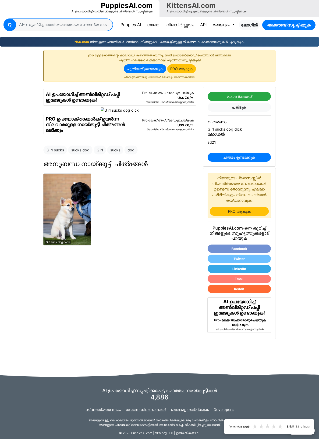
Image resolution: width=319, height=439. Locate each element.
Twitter (239, 259)
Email (239, 279)
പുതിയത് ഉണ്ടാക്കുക (145, 68)
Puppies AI (132, 24)
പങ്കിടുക (239, 107)
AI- (107, 420)
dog (131, 150)
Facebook (239, 249)
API (203, 24)
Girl (100, 150)
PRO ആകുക (181, 68)
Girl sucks (55, 150)
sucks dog (80, 150)
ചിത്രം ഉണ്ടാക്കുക (239, 157)
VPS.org (161, 433)
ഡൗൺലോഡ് (239, 96)
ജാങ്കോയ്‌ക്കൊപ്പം (171, 425)
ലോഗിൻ (249, 24)
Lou (197, 433)
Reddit (239, 289)
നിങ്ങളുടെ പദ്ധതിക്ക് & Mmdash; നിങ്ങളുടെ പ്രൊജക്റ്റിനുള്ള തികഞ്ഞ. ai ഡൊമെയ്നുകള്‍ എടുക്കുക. (159, 42)
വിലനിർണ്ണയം (180, 24)
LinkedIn (239, 269)
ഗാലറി (153, 24)
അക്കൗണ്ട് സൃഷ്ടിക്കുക (289, 24)
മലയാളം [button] (222, 24)
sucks (115, 150)
